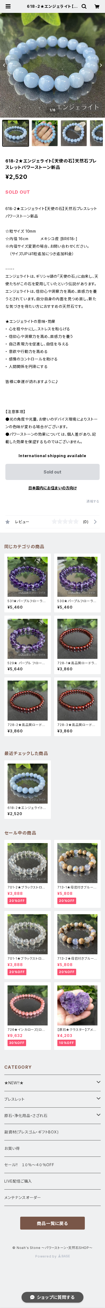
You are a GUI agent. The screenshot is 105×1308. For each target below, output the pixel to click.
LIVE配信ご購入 (18, 1181)
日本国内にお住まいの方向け (52, 488)
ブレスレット (14, 1099)
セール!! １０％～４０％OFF (29, 1164)
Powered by (46, 1256)
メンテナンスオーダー (22, 1197)
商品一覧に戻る (52, 1223)
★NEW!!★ (14, 1083)
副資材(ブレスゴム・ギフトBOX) (31, 1132)
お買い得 (12, 1148)
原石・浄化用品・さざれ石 (26, 1115)
